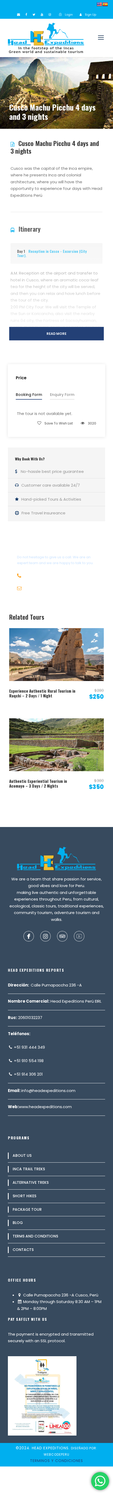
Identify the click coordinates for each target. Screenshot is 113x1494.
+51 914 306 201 (28, 1074)
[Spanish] (105, 4)
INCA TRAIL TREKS (29, 1169)
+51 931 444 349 (29, 1047)
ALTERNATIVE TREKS (31, 1182)
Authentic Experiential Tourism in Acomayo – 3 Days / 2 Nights (38, 783)
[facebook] (26, 14)
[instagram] (50, 14)
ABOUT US (22, 1155)
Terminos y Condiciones (56, 1460)
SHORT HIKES (24, 1196)
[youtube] (42, 14)
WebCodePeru (56, 1454)
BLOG (18, 1222)
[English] (99, 4)
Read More (56, 333)
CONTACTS (23, 1249)
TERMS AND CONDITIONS (35, 1236)
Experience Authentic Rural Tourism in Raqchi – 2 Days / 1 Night (42, 693)
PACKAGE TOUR (27, 1209)
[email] (18, 14)
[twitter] (34, 14)
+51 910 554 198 (28, 1060)
